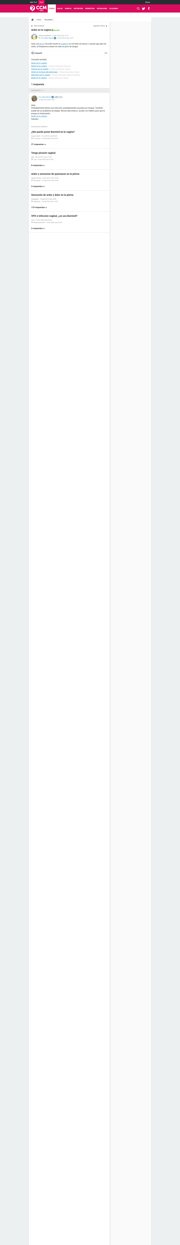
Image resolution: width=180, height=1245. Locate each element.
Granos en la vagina (39, 69)
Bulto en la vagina (39, 78)
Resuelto (57, 30)
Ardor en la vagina (39, 66)
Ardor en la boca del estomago (44, 72)
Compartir (38, 53)
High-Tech (33, 2)
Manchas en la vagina (40, 75)
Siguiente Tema (99, 26)
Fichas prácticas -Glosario (59, 66)
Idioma (147, 2)
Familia (68, 8)
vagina (64, 44)
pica (41, 44)
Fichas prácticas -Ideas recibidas (66, 75)
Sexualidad (102, 8)
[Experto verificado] (55, 38)
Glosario (113, 8)
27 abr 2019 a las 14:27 (65, 38)
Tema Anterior (39, 26)
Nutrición (78, 8)
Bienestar (89, 8)
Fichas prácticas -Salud (60, 69)
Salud (41, 2)
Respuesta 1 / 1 (37, 90)
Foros (52, 8)
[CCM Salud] (38, 8)
